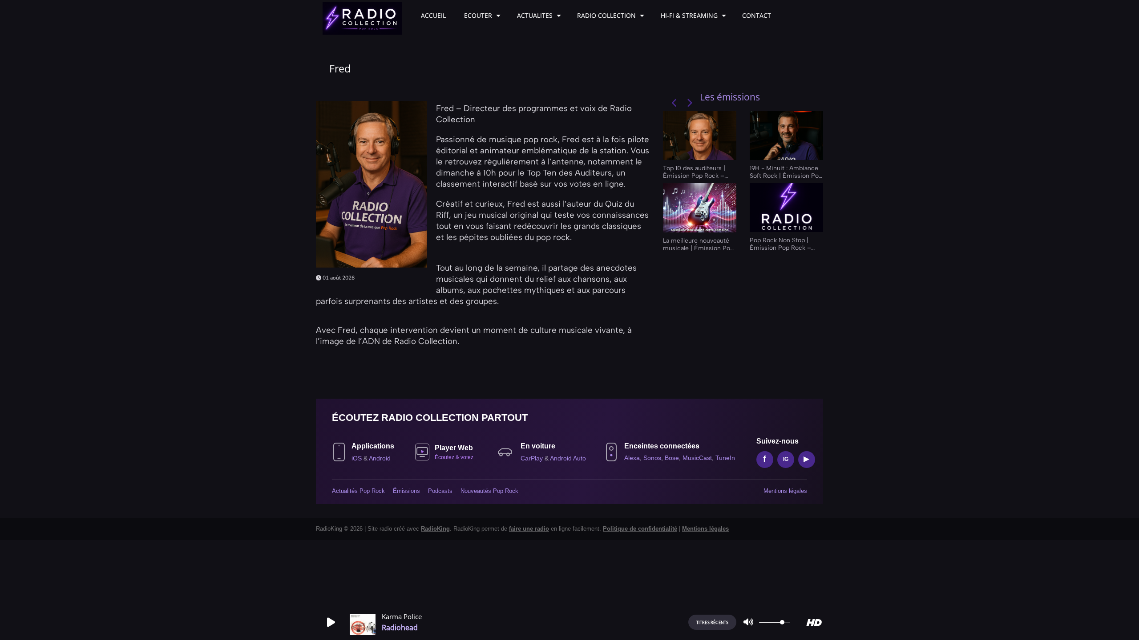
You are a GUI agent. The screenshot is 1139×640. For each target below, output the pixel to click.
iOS (357, 458)
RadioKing (435, 528)
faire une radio (529, 528)
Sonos (652, 457)
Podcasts (440, 491)
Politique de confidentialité (640, 528)
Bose (672, 457)
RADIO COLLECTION (606, 15)
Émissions (406, 491)
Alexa (632, 457)
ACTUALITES (535, 15)
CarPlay (533, 458)
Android (380, 458)
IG (785, 459)
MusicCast (697, 457)
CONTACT (756, 15)
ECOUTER (478, 15)
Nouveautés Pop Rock (489, 491)
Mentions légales (785, 491)
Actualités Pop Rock (358, 491)
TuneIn (725, 457)
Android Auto (568, 458)
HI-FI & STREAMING (689, 15)
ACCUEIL (433, 15)
